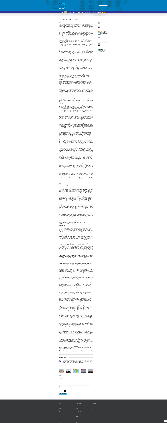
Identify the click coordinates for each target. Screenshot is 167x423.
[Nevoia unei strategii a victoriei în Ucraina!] (99, 26)
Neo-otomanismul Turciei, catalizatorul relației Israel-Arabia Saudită (103, 39)
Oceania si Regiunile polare (62, 411)
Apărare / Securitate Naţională (79, 403)
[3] (64, 268)
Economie (77, 406)
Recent (102, 19)
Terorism (77, 416)
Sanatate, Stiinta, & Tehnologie (79, 411)
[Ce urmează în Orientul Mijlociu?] (99, 22)
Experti (94, 408)
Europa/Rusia (60, 408)
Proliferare (77, 414)
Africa (60, 403)
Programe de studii (95, 403)
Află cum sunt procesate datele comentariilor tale (82, 395)
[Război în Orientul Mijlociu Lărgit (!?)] (99, 49)
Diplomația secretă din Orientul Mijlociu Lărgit (103, 44)
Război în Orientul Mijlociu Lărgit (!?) (103, 50)
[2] (59, 347)
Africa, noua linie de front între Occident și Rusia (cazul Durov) (103, 32)
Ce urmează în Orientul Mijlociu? (104, 23)
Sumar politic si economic (62, 422)
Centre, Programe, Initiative (96, 406)
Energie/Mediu (77, 408)
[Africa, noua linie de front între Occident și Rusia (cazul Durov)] (99, 31)
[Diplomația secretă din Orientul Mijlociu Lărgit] (99, 43)
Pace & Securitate (78, 413)
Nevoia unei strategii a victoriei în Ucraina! (103, 27)
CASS (67, 357)
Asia (59, 406)
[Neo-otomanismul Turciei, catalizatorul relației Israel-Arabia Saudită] (99, 37)
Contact (77, 422)
